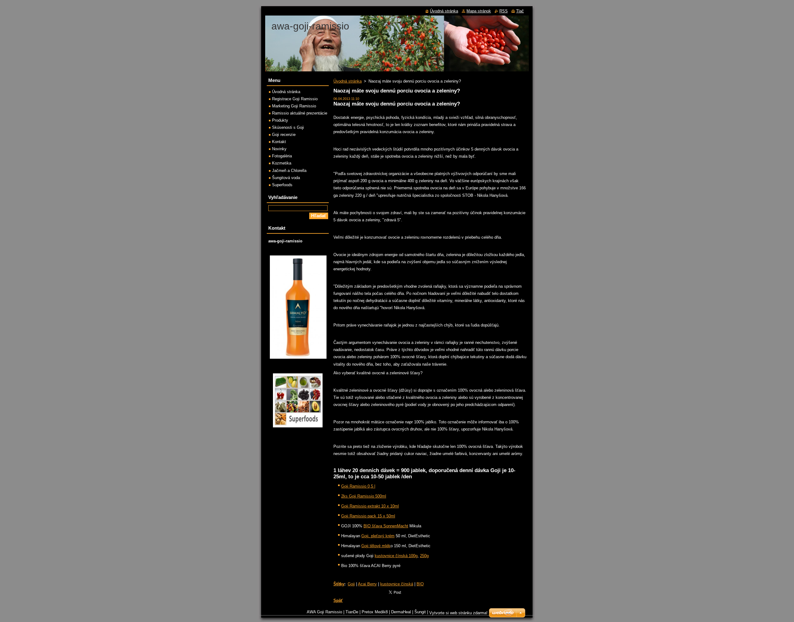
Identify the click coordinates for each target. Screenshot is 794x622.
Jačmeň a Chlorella (289, 170)
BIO (420, 584)
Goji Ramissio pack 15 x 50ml (368, 516)
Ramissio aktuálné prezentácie (299, 113)
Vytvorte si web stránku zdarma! (458, 613)
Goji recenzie (284, 134)
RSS (503, 11)
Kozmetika (281, 163)
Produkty (280, 120)
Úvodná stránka (347, 81)
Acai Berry (367, 584)
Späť (338, 600)
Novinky (279, 148)
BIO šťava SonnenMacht (386, 526)
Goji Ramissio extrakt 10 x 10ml (370, 506)
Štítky (338, 584)
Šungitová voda (286, 177)
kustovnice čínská (396, 584)
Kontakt (279, 141)
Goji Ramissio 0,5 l (358, 486)
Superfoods (282, 185)
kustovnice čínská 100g (396, 555)
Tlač (520, 11)
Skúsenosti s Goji (288, 127)
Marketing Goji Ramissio (294, 106)
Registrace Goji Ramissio (295, 99)
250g (424, 555)
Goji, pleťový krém (378, 536)
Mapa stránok (478, 11)
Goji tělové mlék (375, 545)
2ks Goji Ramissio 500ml (363, 496)
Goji (351, 584)
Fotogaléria (282, 156)
